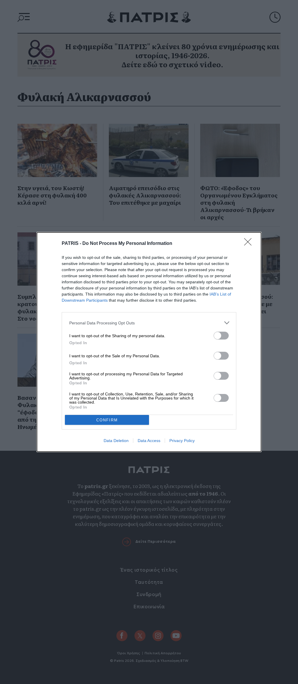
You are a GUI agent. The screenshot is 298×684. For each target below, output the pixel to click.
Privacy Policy (182, 440)
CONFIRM (107, 420)
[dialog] (149, 342)
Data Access (149, 440)
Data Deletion (116, 440)
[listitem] (149, 323)
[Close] (249, 243)
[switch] (221, 336)
